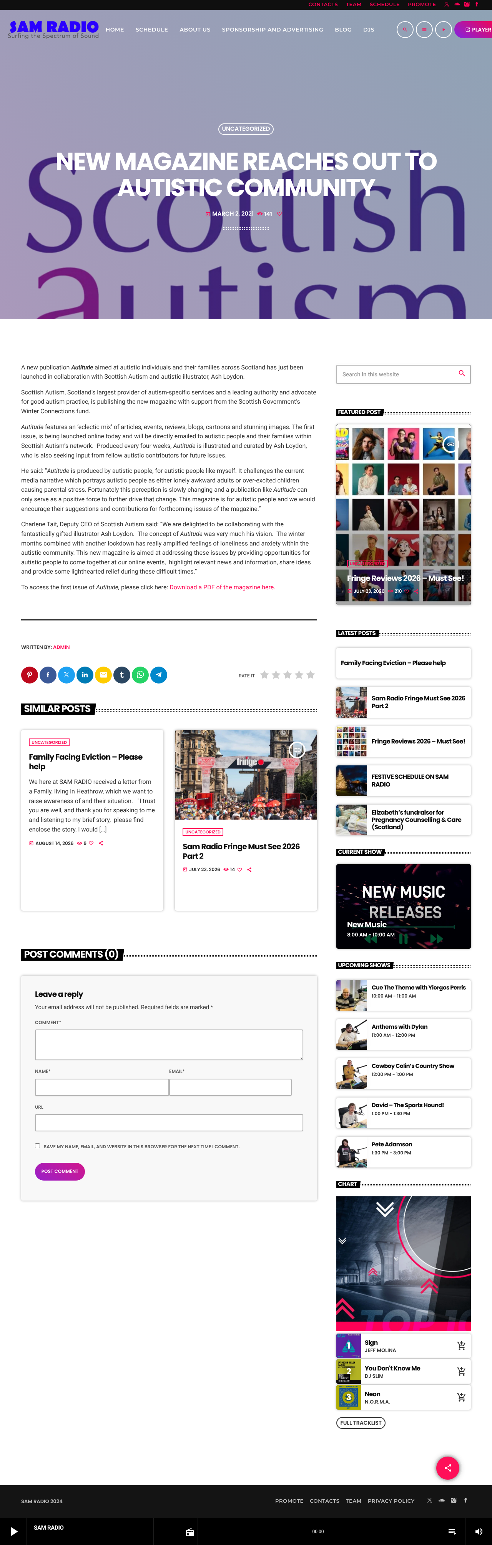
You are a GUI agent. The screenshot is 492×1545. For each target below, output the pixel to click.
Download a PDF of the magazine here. (222, 587)
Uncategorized (246, 129)
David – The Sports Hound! (408, 1105)
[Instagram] (467, 5)
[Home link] (53, 29)
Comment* (48, 1022)
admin (61, 647)
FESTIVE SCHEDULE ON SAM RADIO (410, 780)
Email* (177, 1071)
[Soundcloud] (457, 5)
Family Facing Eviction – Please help (85, 762)
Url (39, 1107)
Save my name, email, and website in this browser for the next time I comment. (142, 1147)
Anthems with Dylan (399, 1027)
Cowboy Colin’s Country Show (413, 1066)
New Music (367, 924)
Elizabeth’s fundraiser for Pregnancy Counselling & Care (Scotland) (416, 820)
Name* (43, 1071)
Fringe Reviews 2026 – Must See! (405, 578)
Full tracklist (360, 1423)
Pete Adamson (392, 1144)
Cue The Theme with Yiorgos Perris (419, 988)
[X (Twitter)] (447, 5)
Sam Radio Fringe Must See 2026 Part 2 (241, 851)
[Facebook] (477, 5)
